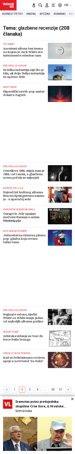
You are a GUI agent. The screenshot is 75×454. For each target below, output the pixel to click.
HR (66, 5)
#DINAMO (59, 13)
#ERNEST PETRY (12, 13)
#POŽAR (44, 13)
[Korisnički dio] (47, 5)
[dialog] (37, 425)
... (45, 389)
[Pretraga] (40, 5)
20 (52, 389)
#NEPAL (31, 13)
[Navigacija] (53, 5)
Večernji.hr (8, 5)
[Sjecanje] (34, 5)
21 (60, 389)
